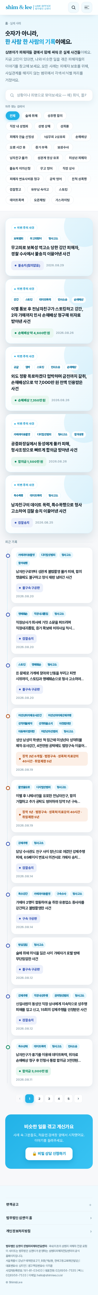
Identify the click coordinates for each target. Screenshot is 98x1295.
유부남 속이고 (40, 189)
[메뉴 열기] (86, 7)
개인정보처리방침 (49, 1231)
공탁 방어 (56, 179)
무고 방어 (46, 168)
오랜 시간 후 (17, 147)
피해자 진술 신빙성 (22, 137)
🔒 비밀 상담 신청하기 (49, 1153)
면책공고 (49, 1205)
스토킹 (63, 189)
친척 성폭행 (79, 179)
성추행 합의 (55, 116)
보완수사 (63, 147)
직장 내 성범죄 (19, 126)
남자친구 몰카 (19, 158)
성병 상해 (44, 126)
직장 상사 (69, 168)
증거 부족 (41, 147)
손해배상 (81, 137)
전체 (12, 116)
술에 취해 (31, 116)
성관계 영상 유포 (48, 158)
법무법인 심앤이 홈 (49, 1217)
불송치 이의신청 (20, 168)
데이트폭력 (17, 200)
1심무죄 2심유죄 (54, 137)
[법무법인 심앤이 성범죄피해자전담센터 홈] (28, 7)
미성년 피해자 (78, 158)
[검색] (73, 7)
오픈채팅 (39, 200)
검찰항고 (15, 189)
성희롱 (64, 126)
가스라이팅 (62, 200)
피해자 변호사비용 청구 (25, 179)
